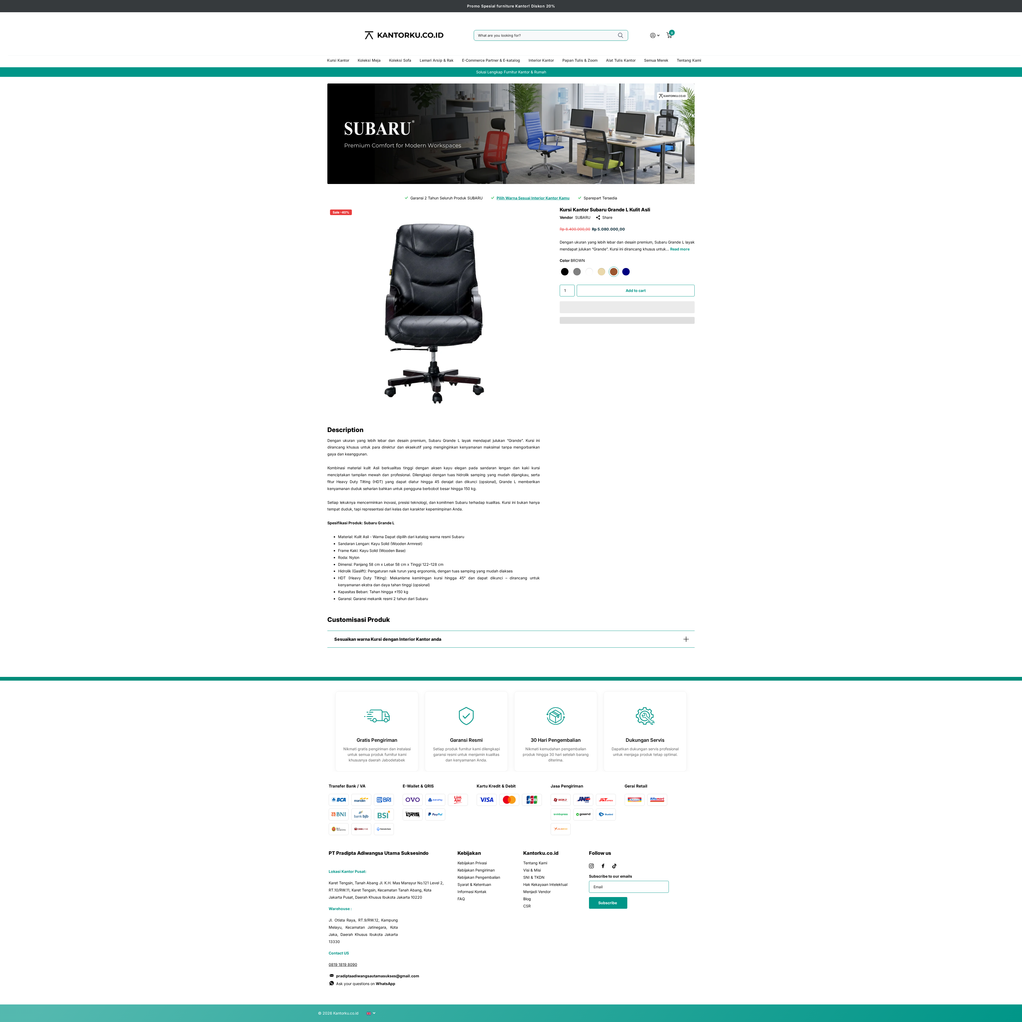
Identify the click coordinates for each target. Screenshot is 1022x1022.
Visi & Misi (532, 870)
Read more (680, 249)
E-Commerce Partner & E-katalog (491, 60)
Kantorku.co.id (540, 853)
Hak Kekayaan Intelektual (545, 884)
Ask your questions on (365, 983)
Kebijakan (469, 853)
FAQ (461, 899)
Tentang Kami (689, 60)
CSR (527, 906)
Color (572, 260)
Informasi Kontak (472, 891)
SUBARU (582, 217)
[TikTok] (614, 866)
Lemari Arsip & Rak (437, 60)
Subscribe (608, 902)
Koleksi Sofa (400, 60)
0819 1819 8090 (343, 964)
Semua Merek (656, 60)
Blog (527, 899)
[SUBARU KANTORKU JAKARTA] (511, 133)
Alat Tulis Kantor (621, 60)
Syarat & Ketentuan (474, 884)
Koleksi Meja (369, 60)
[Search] (620, 35)
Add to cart (636, 290)
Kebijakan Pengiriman (476, 870)
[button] (627, 307)
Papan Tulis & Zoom (579, 60)
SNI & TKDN (534, 877)
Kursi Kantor (338, 60)
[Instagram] (591, 866)
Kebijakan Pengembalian (479, 877)
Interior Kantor (541, 60)
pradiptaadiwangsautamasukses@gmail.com (377, 976)
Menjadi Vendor (537, 891)
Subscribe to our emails (610, 876)
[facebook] (603, 866)
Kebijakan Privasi (472, 863)
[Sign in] (655, 35)
